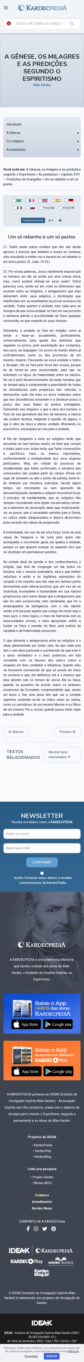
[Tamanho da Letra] (51, 220)
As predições (16, 150)
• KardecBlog (42, 1157)
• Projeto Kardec (42, 1177)
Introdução (14, 124)
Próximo (66, 732)
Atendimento (42, 1202)
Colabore (42, 1195)
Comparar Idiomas (33, 220)
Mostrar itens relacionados (57, 754)
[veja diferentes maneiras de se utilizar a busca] (9, 23)
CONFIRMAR (42, 862)
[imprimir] (60, 220)
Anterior (18, 732)
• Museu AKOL (42, 1183)
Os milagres (15, 141)
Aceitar (51, 1356)
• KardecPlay (42, 1151)
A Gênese (13, 133)
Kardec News (42, 1208)
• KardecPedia (42, 1145)
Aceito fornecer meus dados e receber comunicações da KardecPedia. (43, 880)
